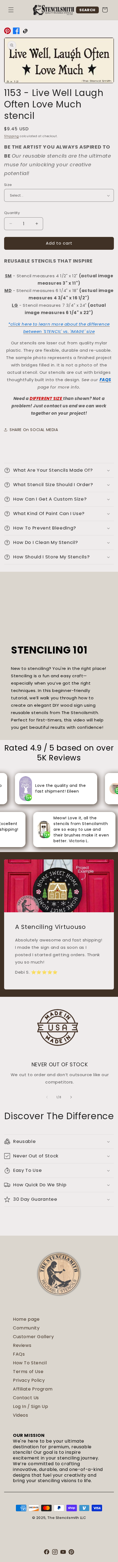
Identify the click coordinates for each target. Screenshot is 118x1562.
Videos (20, 1415)
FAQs (19, 1354)
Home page (26, 1319)
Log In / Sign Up (30, 1406)
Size (8, 184)
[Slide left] (47, 1097)
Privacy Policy (29, 1380)
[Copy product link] (25, 32)
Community (26, 1328)
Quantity (12, 212)
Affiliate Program (32, 1389)
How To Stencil (30, 1363)
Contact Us (26, 1398)
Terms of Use (28, 1371)
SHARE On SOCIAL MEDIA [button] (34, 429)
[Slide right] (71, 1097)
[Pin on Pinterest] (7, 32)
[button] (11, 10)
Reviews (22, 1345)
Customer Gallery (33, 1337)
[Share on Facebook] (16, 32)
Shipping (11, 136)
